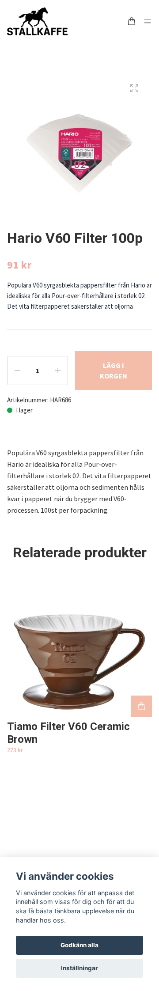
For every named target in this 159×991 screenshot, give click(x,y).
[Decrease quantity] (17, 370)
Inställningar (79, 968)
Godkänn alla (79, 945)
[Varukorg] (132, 21)
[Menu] (147, 21)
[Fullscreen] (134, 88)
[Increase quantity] (58, 370)
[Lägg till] (141, 706)
